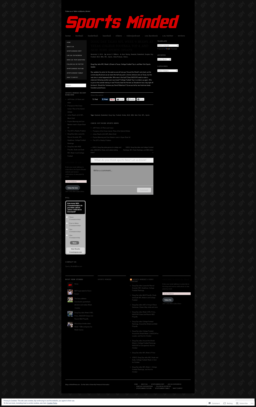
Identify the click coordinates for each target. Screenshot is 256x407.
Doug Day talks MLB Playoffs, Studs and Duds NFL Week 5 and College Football (144, 297)
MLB (98, 57)
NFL (106, 57)
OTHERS (119, 36)
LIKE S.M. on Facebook (74, 55)
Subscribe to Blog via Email (175, 279)
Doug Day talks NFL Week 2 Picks (143, 353)
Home (69, 42)
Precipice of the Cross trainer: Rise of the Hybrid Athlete (111, 131)
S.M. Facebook (151, 36)
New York (138, 115)
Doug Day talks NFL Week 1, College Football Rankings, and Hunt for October (144, 369)
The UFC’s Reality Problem (102, 140)
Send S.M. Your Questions (76, 60)
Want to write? (72, 77)
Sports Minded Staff (74, 51)
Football (79, 36)
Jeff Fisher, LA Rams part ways (103, 128)
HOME (68, 36)
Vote (75, 243)
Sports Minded (83, 7)
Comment (144, 190)
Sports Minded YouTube (75, 68)
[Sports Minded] (122, 25)
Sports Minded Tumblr (75, 73)
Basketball (93, 36)
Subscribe (168, 300)
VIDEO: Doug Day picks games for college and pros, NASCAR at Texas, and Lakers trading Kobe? (106, 149)
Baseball (107, 36)
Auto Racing (126, 54)
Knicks (124, 115)
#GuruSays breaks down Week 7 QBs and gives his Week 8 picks (83, 326)
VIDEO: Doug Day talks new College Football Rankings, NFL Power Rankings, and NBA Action (138, 149)
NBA (102, 57)
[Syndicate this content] (131, 279)
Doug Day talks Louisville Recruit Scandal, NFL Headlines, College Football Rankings (143, 287)
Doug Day (112, 115)
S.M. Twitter (167, 36)
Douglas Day (149, 54)
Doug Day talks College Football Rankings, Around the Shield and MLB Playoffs (144, 323)
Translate (174, 49)
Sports (110, 57)
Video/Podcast (133, 36)
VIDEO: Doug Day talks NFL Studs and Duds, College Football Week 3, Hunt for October (145, 359)
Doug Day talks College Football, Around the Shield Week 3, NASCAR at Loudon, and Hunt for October (145, 333)
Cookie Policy (52, 403)
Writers (181, 36)
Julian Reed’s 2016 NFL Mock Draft (104, 134)
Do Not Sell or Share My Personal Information (95, 384)
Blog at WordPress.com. (72, 384)
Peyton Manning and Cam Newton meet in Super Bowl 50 (111, 137)
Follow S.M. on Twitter (75, 64)
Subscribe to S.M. (73, 163)
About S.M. (70, 46)
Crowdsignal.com (75, 252)
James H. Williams (113, 54)
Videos (125, 57)
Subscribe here (73, 188)
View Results (75, 249)
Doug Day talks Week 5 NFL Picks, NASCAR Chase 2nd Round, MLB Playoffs (83, 315)
